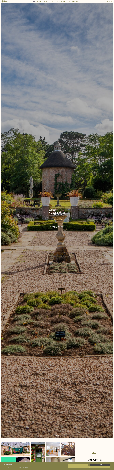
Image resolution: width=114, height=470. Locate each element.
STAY (40, 1)
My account (78, 1)
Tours (55, 1)
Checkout (73, 1)
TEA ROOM (46, 1)
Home (34, 1)
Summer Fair (65, 1)
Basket (69, 1)
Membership (59, 1)
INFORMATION (50, 1)
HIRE (42, 1)
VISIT (37, 1)
